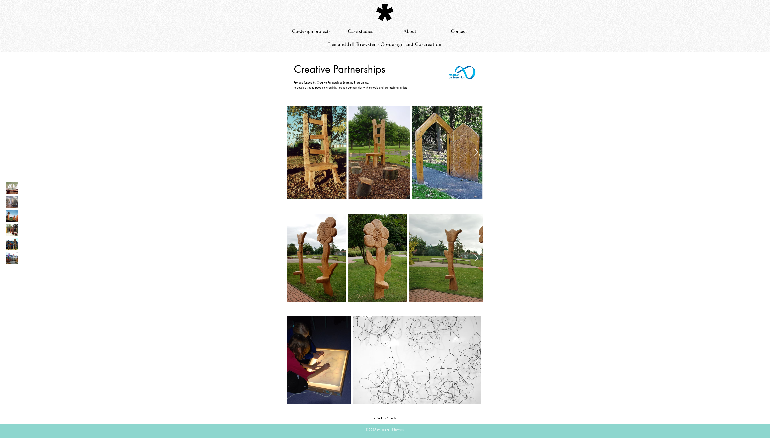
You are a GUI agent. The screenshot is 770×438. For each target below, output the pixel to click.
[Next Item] (476, 152)
